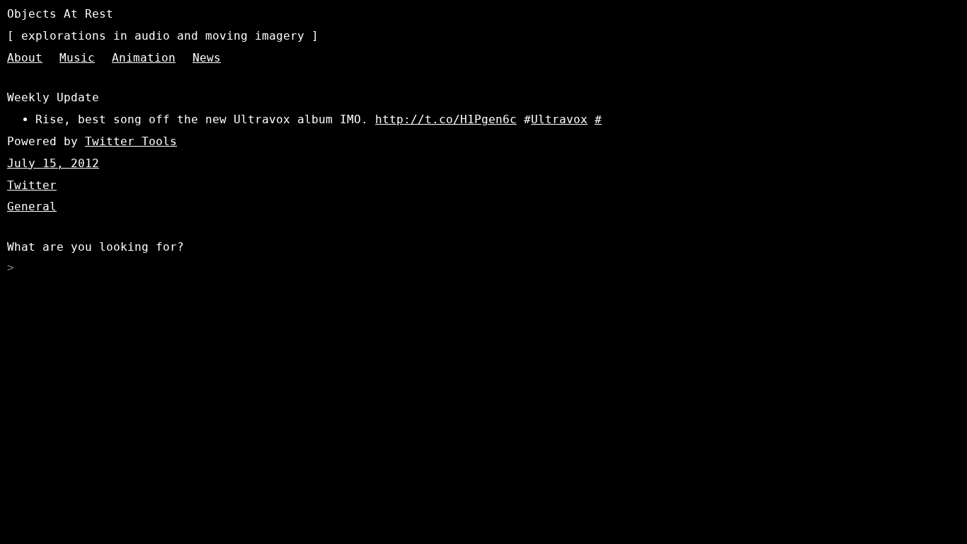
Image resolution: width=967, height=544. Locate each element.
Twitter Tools (131, 141)
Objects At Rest (60, 14)
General (32, 206)
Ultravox (559, 119)
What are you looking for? (95, 247)
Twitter (32, 185)
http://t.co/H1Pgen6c (446, 119)
